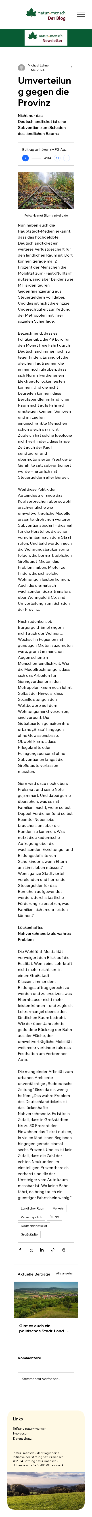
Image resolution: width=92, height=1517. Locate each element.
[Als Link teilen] (53, 1250)
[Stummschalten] (57, 158)
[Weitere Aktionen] (71, 67)
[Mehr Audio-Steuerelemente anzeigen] (66, 158)
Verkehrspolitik (31, 1217)
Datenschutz (22, 1439)
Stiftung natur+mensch (29, 1429)
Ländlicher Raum (33, 1208)
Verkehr (58, 1208)
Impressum (21, 1433)
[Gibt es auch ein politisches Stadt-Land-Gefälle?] (46, 1300)
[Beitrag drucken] (64, 1250)
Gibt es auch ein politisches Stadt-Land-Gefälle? (42, 1328)
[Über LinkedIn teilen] (42, 1250)
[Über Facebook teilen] (20, 1250)
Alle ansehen (65, 1273)
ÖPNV (54, 1217)
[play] (25, 158)
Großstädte (29, 1234)
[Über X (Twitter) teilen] (31, 1250)
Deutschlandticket (34, 1226)
